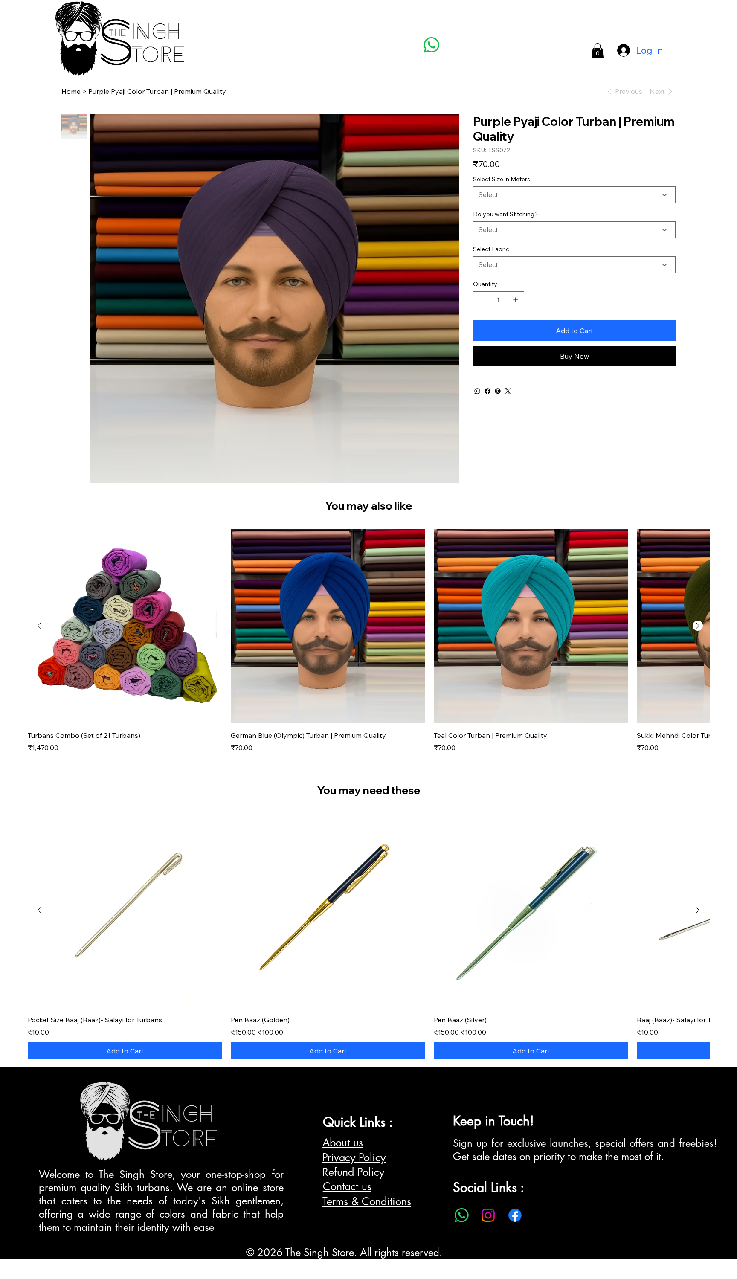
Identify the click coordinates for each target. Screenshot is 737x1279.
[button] (597, 50)
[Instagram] (488, 1215)
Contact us (347, 1186)
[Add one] (515, 299)
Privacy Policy (354, 1157)
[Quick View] (125, 626)
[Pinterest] (497, 391)
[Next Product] (698, 626)
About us (342, 1142)
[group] (368, 640)
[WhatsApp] (477, 391)
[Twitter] (508, 391)
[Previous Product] (39, 626)
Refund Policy (353, 1172)
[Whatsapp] (461, 1215)
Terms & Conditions (366, 1201)
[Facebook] (487, 391)
